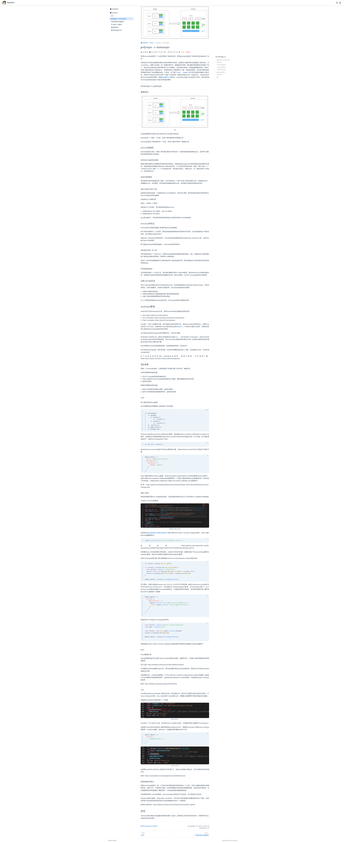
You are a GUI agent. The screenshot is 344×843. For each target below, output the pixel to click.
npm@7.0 (166, 77)
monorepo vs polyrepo (223, 60)
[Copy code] (206, 411)
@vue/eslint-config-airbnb (157, 533)
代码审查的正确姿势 (117, 21)
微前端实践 (114, 27)
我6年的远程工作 (116, 30)
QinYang (145, 52)
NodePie (115, 9)
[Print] (225, 56)
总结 (217, 77)
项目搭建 (219, 74)
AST (112, 16)
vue (179, 72)
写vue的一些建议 (116, 24)
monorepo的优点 (221, 67)
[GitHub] (336, 2)
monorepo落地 (220, 72)
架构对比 (219, 62)
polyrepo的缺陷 (221, 64)
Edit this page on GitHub (150, 826)
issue (180, 326)
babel (186, 72)
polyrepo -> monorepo (118, 19)
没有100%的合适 (221, 69)
